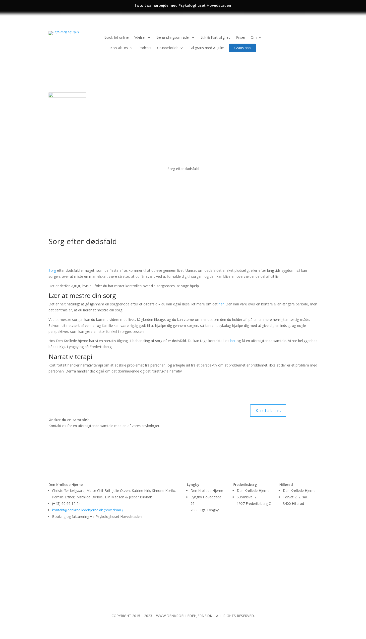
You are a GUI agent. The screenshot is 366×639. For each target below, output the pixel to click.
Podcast (145, 47)
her (221, 304)
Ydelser (140, 37)
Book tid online (116, 37)
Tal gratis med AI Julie (206, 47)
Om (254, 37)
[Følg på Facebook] (303, 35)
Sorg (52, 270)
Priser (240, 37)
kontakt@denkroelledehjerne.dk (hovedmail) (87, 510)
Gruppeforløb (168, 47)
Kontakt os (119, 47)
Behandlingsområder (173, 37)
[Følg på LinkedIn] (313, 35)
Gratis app (242, 47)
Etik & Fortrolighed (215, 37)
